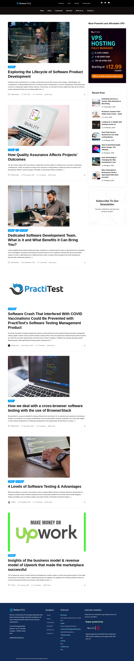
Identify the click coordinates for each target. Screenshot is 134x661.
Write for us (79, 10)
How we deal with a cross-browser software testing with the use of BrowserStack (45, 408)
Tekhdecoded (86, 3)
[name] (38, 42)
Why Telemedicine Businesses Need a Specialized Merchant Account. (110, 173)
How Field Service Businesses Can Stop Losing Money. (110, 134)
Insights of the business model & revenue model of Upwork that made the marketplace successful (46, 565)
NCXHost (61, 3)
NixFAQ (76, 3)
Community (58, 10)
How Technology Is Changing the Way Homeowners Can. (109, 160)
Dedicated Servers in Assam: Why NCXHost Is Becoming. (111, 101)
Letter (69, 3)
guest (13, 585)
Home (42, 10)
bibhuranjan (15, 94)
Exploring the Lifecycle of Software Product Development (45, 74)
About (49, 10)
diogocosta (15, 345)
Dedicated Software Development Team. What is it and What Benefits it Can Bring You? (43, 240)
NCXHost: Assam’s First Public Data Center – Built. (112, 113)
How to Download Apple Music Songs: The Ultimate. (111, 147)
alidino (13, 502)
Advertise (69, 10)
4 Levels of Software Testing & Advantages (44, 486)
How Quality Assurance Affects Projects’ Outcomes (42, 157)
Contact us (90, 10)
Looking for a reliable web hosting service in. (112, 123)
